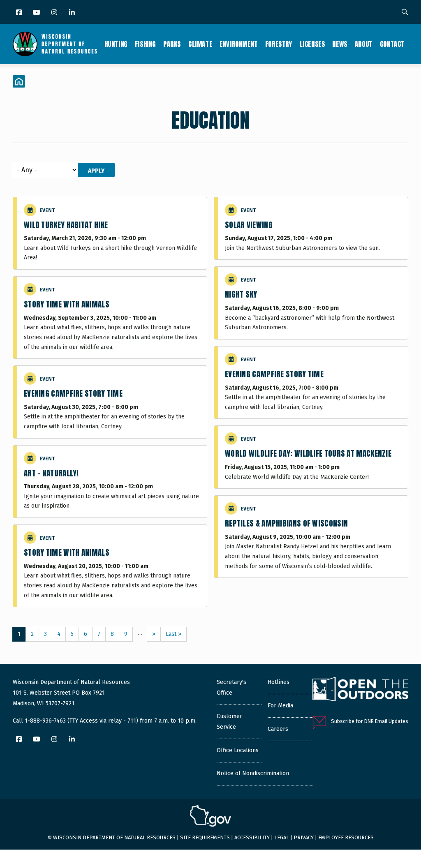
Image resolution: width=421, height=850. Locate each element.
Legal (281, 837)
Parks (172, 44)
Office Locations (238, 750)
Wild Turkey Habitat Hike (66, 225)
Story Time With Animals (66, 304)
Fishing (145, 44)
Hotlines (278, 682)
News (339, 44)
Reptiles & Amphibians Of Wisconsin (286, 523)
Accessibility (252, 837)
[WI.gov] (210, 817)
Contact (392, 44)
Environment (239, 44)
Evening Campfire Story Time (73, 393)
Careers (278, 728)
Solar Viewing (249, 225)
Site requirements (205, 837)
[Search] (405, 12)
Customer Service (229, 721)
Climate (200, 44)
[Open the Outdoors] (360, 690)
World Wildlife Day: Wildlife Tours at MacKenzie (308, 453)
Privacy (304, 837)
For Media (280, 705)
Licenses (312, 44)
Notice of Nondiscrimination (253, 773)
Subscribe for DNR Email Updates (369, 721)
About (363, 44)
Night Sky (241, 294)
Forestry (278, 44)
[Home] (55, 44)
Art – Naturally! (51, 473)
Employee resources (346, 837)
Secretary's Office (231, 687)
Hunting (115, 44)
